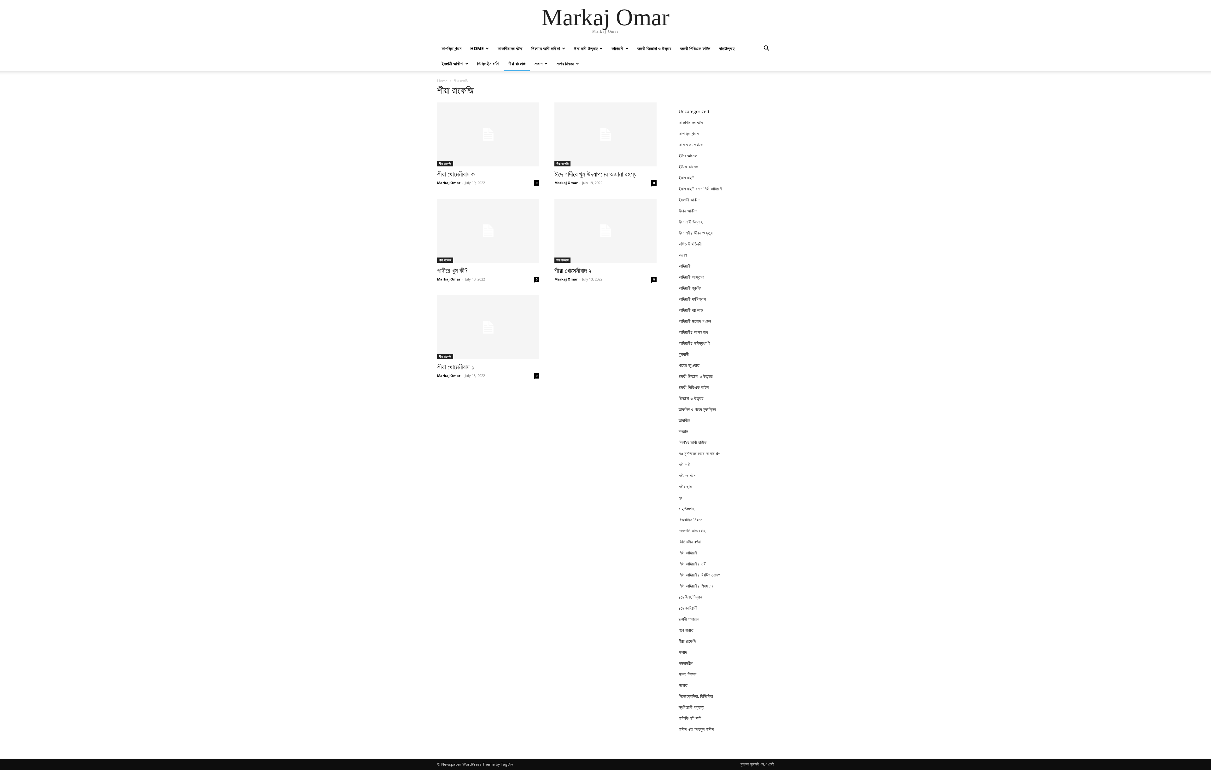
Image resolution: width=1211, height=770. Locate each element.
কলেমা (683, 255)
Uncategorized (694, 111)
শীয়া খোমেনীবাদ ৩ (456, 174)
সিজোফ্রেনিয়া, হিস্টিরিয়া (696, 696)
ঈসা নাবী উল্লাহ (586, 48)
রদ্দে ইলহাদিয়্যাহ (690, 597)
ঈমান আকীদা (688, 211)
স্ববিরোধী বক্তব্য (691, 707)
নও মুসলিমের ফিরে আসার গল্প (699, 453)
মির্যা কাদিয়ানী (688, 553)
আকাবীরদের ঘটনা (510, 48)
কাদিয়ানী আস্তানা (691, 277)
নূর (680, 498)
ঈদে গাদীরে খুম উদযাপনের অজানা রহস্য (595, 174)
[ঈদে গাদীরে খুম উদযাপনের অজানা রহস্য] (605, 134)
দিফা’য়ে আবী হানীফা (545, 48)
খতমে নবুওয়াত (689, 365)
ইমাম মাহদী (686, 178)
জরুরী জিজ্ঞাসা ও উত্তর (654, 48)
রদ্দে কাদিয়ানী (688, 608)
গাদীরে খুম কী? (452, 271)
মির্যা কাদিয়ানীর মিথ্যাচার (696, 586)
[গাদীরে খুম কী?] (488, 231)
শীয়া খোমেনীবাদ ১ (455, 367)
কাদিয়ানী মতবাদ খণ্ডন (695, 321)
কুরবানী (684, 354)
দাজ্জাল (683, 431)
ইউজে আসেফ (688, 167)
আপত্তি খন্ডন (451, 48)
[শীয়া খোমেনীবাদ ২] (605, 231)
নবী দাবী (684, 464)
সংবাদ (538, 64)
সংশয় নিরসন (565, 64)
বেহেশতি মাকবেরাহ (692, 531)
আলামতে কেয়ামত (691, 145)
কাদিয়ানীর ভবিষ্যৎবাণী (694, 343)
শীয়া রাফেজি (516, 64)
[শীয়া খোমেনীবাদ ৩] (488, 134)
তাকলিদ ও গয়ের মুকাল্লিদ (697, 409)
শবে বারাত (686, 630)
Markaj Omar (448, 182)
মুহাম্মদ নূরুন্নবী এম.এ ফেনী (757, 764)
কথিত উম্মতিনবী (690, 244)
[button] (766, 49)
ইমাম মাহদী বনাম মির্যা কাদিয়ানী (701, 189)
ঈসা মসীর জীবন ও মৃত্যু (695, 233)
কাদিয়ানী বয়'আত (691, 310)
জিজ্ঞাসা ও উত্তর (691, 398)
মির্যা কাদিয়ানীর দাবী (692, 564)
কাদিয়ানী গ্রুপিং (690, 288)
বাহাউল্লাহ (726, 48)
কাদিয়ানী (617, 48)
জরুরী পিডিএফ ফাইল (695, 48)
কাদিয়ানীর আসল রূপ (693, 332)
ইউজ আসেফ (688, 156)
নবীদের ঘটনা (687, 475)
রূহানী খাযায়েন (689, 619)
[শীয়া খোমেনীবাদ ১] (488, 327)
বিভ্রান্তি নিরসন (690, 520)
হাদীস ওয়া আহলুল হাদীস (696, 729)
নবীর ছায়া (686, 486)
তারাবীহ (684, 420)
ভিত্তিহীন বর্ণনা (488, 64)
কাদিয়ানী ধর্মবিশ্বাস (692, 299)
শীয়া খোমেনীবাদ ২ (573, 271)
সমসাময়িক (686, 663)
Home (477, 48)
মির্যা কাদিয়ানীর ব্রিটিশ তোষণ (699, 575)
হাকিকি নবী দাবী (690, 718)
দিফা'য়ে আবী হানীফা (693, 442)
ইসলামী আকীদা (452, 64)
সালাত (683, 685)
